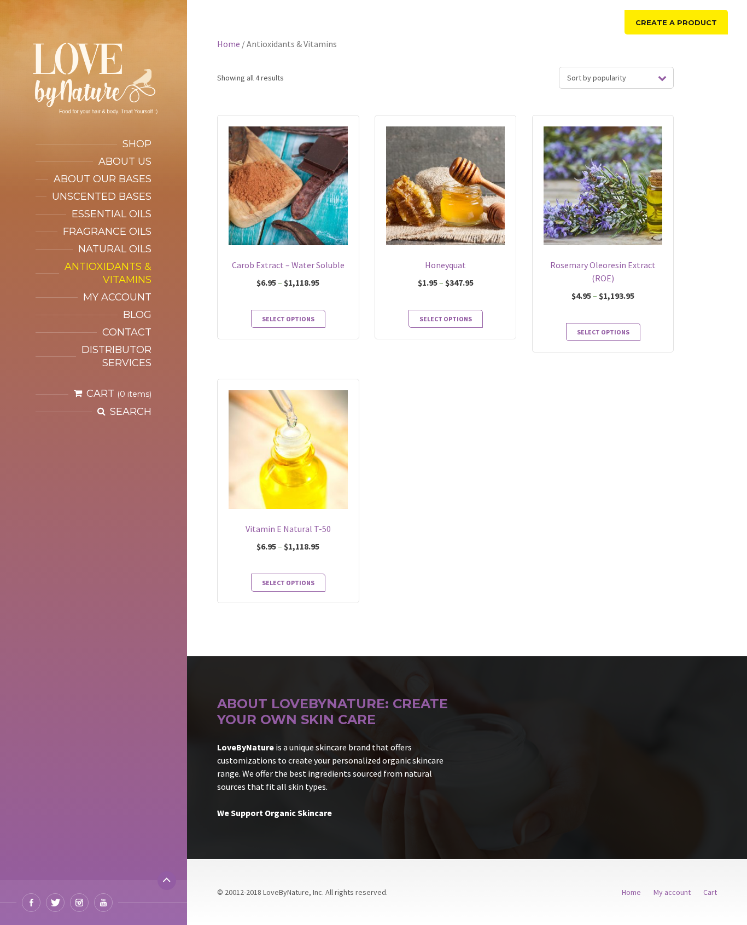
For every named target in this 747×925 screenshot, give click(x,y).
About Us (124, 161)
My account (117, 297)
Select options (288, 319)
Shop (136, 144)
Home (228, 43)
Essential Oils (111, 214)
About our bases (102, 179)
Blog (137, 315)
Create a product (676, 22)
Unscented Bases (101, 196)
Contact (126, 332)
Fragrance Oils (107, 232)
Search (130, 412)
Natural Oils (114, 249)
